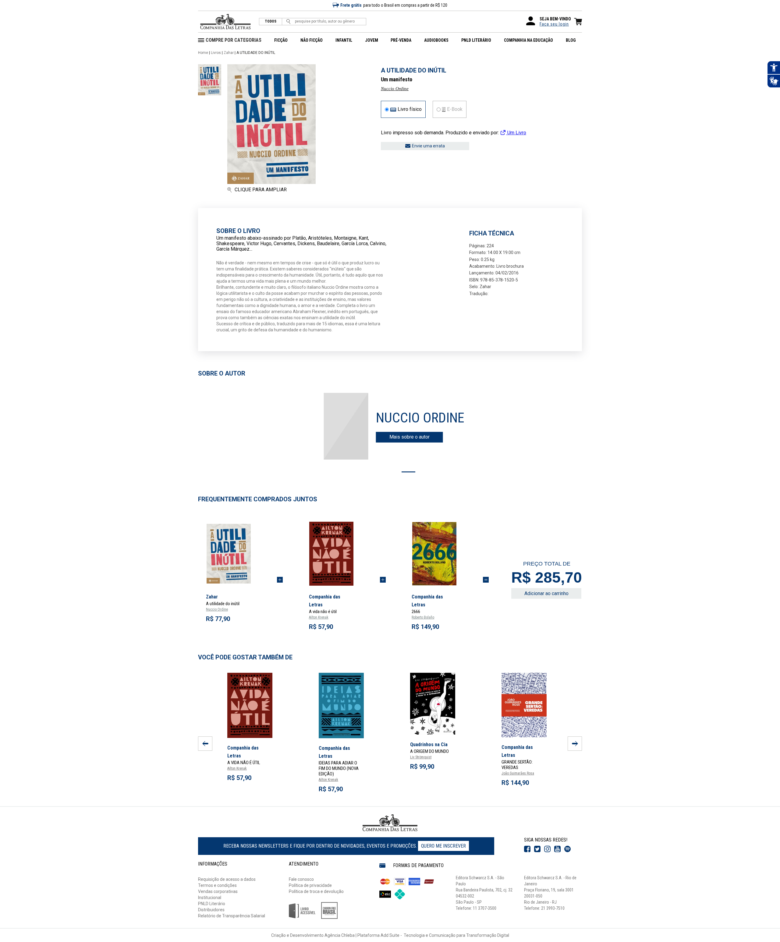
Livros (216, 53)
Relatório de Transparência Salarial (231, 915)
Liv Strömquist (420, 757)
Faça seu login (554, 24)
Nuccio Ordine (395, 88)
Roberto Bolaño (423, 617)
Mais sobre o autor (409, 437)
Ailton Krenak (318, 617)
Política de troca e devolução (316, 891)
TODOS (270, 21)
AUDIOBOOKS (436, 40)
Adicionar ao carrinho (546, 593)
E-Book (455, 109)
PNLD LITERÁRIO (476, 40)
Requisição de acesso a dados (227, 879)
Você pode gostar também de (245, 657)
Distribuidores (211, 909)
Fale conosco (301, 879)
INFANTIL (343, 40)
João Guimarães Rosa (518, 773)
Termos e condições (217, 885)
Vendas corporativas (218, 891)
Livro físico (410, 109)
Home (203, 53)
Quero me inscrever (443, 846)
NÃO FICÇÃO (311, 40)
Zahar (229, 53)
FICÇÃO (281, 40)
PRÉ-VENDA (401, 40)
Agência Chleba (339, 935)
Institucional (209, 897)
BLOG (571, 40)
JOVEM (371, 40)
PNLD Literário (211, 903)
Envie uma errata (428, 145)
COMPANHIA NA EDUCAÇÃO (528, 40)
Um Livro (516, 133)
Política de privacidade (310, 885)
